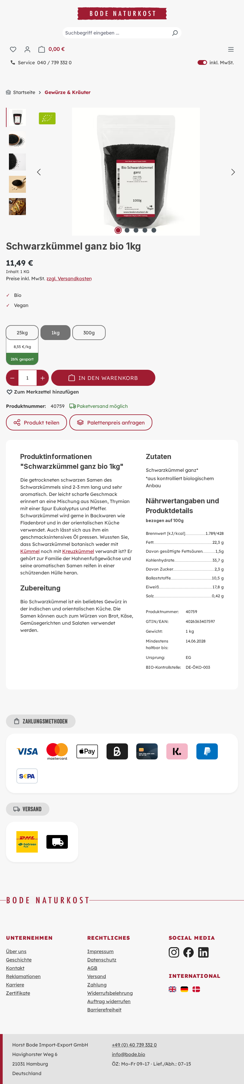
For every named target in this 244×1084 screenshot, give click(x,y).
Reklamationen (23, 976)
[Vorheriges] (38, 171)
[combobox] (122, 32)
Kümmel (30, 551)
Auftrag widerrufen (109, 1001)
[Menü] (231, 49)
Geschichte (19, 960)
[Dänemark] (196, 988)
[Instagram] (174, 952)
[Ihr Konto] (27, 49)
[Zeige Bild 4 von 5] (145, 230)
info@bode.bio (128, 1054)
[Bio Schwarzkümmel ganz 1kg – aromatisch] (136, 172)
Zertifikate (18, 993)
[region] (122, 172)
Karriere (15, 985)
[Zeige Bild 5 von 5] (153, 230)
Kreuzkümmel (78, 551)
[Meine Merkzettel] (13, 49)
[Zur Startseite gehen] (122, 13)
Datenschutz (101, 960)
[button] (172, 988)
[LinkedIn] (203, 952)
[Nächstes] (233, 171)
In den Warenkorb (108, 378)
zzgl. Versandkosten (69, 278)
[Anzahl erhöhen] (43, 378)
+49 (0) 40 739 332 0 (134, 1045)
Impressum (100, 951)
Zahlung (97, 985)
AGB (92, 968)
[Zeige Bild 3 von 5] (136, 230)
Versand (96, 976)
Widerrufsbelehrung (110, 993)
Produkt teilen (41, 422)
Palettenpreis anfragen (116, 422)
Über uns (16, 951)
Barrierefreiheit (104, 1010)
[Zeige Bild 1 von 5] (118, 230)
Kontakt (15, 968)
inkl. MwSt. (216, 62)
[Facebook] (188, 952)
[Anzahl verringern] (12, 378)
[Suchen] (175, 32)
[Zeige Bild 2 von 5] (127, 230)
